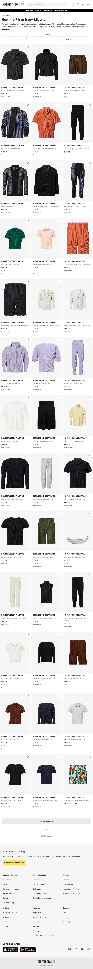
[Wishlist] (78, 4)
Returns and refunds (11, 889)
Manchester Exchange (71, 893)
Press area (37, 931)
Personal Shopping (10, 893)
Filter (22, 39)
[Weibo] (88, 950)
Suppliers (36, 926)
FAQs (5, 884)
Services (6, 922)
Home (7, 15)
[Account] (73, 4)
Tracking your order (41, 893)
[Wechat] (82, 950)
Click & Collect (38, 884)
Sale (64, 913)
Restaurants (7, 917)
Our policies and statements (44, 935)
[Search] (30, 4)
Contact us (7, 880)
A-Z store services (10, 913)
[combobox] (49, 4)
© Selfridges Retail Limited (46, 965)
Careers (36, 922)
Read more (6, 29)
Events (5, 926)
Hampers (66, 917)
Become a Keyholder (12, 862)
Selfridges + (37, 889)
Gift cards (6, 898)
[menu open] (88, 4)
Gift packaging (8, 903)
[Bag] (83, 4)
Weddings (67, 922)
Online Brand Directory (42, 898)
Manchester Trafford (71, 889)
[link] (15, 90)
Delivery (36, 880)
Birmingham (68, 884)
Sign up (64, 11)
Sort (67, 39)
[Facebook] (63, 950)
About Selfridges (39, 917)
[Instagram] (69, 950)
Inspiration (37, 913)
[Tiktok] (76, 950)
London (66, 880)
